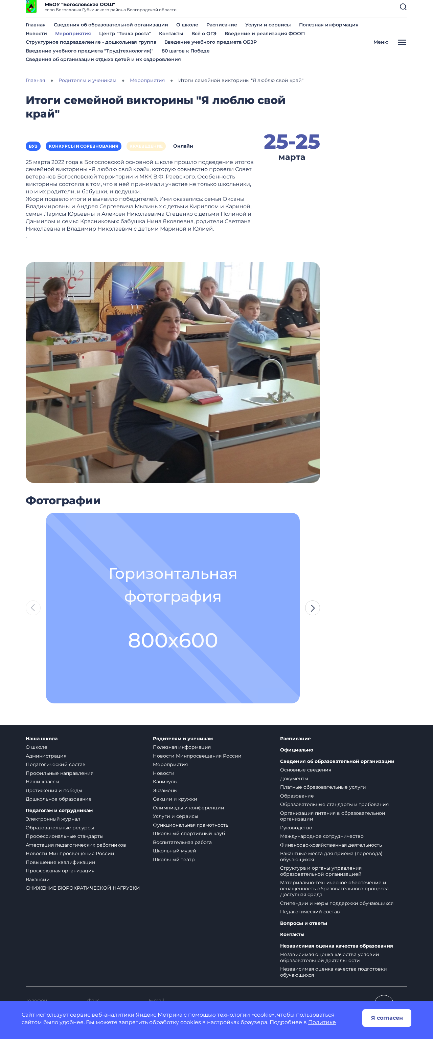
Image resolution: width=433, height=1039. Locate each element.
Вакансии (38, 879)
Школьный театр (174, 859)
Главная (36, 25)
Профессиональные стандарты (65, 836)
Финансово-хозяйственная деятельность (331, 845)
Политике (322, 1022)
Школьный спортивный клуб (189, 833)
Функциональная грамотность (190, 825)
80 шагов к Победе (186, 51)
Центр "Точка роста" (125, 33)
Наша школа (42, 739)
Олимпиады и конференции (188, 808)
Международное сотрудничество (322, 836)
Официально (296, 750)
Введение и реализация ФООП (265, 33)
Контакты (171, 33)
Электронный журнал (53, 819)
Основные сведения (305, 770)
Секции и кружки (175, 799)
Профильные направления (59, 773)
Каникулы (165, 782)
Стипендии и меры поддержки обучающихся (336, 903)
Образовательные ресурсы (60, 828)
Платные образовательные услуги (323, 787)
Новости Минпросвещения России (70, 853)
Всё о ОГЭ (203, 33)
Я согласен (387, 1018)
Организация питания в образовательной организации (332, 816)
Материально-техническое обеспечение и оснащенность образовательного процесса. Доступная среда (335, 888)
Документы (294, 779)
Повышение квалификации (60, 862)
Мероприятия (73, 33)
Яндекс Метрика (159, 1015)
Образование (297, 796)
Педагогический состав (56, 764)
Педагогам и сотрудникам (59, 810)
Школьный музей (174, 851)
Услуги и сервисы (268, 25)
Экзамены (165, 790)
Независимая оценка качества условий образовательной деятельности (329, 957)
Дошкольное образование (59, 799)
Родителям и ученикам (183, 739)
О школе (187, 25)
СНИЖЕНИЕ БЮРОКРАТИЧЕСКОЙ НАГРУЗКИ (83, 888)
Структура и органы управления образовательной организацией (321, 871)
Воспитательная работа (182, 842)
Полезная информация (329, 25)
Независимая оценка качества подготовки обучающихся (333, 972)
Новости (36, 33)
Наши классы (42, 782)
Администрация (46, 756)
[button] (403, 7)
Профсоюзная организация (60, 871)
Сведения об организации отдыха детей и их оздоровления (103, 59)
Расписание (221, 25)
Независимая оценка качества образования (336, 946)
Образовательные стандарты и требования (334, 804)
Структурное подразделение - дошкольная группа (91, 42)
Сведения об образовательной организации (111, 25)
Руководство (296, 828)
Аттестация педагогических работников (76, 845)
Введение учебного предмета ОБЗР (210, 42)
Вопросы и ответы (303, 923)
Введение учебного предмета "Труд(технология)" (90, 51)
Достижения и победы (54, 790)
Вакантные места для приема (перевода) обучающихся (331, 856)
